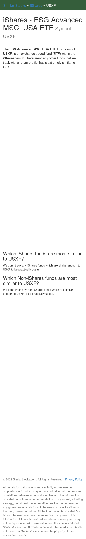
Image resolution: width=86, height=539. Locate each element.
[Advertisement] (43, 116)
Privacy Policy (73, 479)
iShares (36, 5)
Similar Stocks (14, 5)
